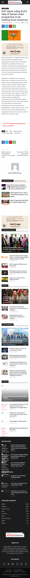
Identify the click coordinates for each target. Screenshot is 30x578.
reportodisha (9, 570)
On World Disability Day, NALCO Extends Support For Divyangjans (13, 248)
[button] (2, 2)
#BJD (7, 131)
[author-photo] (15, 170)
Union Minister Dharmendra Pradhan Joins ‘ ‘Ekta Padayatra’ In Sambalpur (19, 308)
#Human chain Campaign (7, 133)
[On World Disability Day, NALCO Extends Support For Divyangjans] (15, 243)
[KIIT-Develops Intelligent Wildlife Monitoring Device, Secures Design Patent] (6, 187)
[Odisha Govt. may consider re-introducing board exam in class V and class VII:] (5, 414)
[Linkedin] (12, 564)
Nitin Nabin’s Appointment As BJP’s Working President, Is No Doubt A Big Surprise (14, 298)
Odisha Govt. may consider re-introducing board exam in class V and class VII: (18, 414)
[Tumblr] (21, 564)
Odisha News (17, 133)
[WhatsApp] (14, 26)
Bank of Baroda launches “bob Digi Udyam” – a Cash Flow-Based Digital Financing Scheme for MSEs (19, 257)
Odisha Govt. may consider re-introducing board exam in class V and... (19, 492)
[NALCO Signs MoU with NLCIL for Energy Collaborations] (6, 202)
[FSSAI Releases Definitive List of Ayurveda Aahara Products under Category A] (5, 363)
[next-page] (5, 208)
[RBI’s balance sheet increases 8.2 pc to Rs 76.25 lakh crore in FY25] (5, 272)
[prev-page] (3, 208)
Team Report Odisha (18, 570)
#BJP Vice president (18, 131)
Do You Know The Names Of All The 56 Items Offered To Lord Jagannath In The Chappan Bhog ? (19, 406)
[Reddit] (17, 564)
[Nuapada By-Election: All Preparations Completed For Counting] (5, 316)
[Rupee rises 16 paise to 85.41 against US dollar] (5, 279)
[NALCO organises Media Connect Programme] (5, 265)
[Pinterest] (10, 26)
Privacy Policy (17, 571)
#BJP (11, 131)
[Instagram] (8, 564)
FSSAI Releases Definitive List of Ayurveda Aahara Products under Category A (18, 364)
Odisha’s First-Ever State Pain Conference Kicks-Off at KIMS (13, 341)
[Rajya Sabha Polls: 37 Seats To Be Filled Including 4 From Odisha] (6, 194)
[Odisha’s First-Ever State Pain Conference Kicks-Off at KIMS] (15, 337)
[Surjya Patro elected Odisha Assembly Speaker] (15, 393)
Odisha (11, 6)
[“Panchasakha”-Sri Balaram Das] (5, 424)
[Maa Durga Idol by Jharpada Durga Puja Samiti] (5, 432)
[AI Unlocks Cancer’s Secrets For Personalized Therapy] (5, 350)
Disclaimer (23, 571)
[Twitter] (6, 26)
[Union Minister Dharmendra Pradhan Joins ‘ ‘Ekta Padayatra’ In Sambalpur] (5, 308)
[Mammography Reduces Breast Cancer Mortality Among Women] (5, 357)
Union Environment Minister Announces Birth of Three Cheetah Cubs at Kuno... (18, 464)
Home (3, 6)
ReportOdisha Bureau (8, 22)
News (7, 6)
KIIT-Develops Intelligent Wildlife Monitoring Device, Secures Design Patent (18, 187)
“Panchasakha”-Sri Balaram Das (18, 421)
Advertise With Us (8, 571)
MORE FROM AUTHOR (20, 181)
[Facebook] (3, 26)
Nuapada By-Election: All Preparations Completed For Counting (17, 317)
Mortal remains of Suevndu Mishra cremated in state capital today (8, 154)
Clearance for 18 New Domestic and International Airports (22, 153)
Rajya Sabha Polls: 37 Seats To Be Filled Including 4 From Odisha (19, 194)
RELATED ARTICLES (8, 181)
